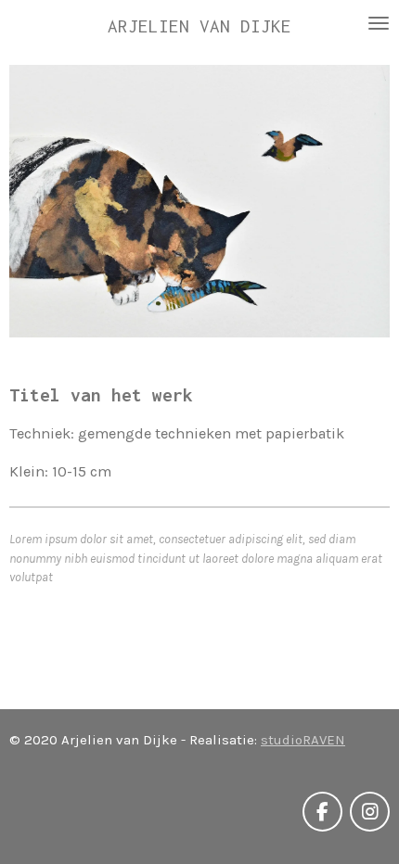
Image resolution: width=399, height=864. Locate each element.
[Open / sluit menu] (378, 23)
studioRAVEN (303, 739)
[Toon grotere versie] (199, 201)
